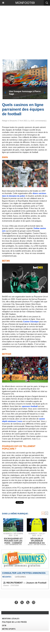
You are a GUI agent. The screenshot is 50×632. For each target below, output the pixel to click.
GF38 (4, 625)
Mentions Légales (10, 619)
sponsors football (30, 406)
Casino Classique (31, 321)
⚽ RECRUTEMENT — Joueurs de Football (24, 583)
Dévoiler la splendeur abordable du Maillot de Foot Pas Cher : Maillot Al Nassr (36, 540)
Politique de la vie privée (14, 622)
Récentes (6, 577)
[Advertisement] (23, 32)
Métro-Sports (9, 629)
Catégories (20, 577)
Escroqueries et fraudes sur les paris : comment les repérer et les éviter (13, 540)
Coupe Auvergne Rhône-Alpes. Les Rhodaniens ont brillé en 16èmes (24, 92)
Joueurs (6, 585)
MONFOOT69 (25, 2)
